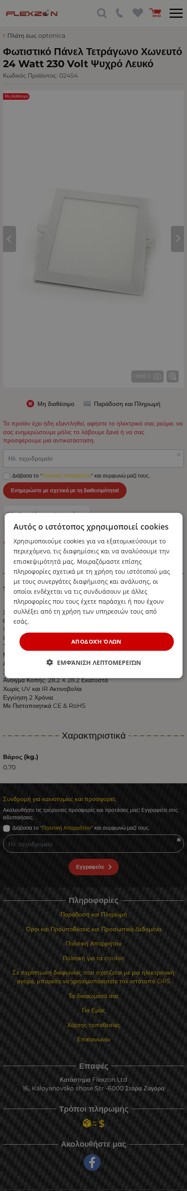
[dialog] (94, 595)
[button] (94, 662)
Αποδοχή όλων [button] (96, 641)
